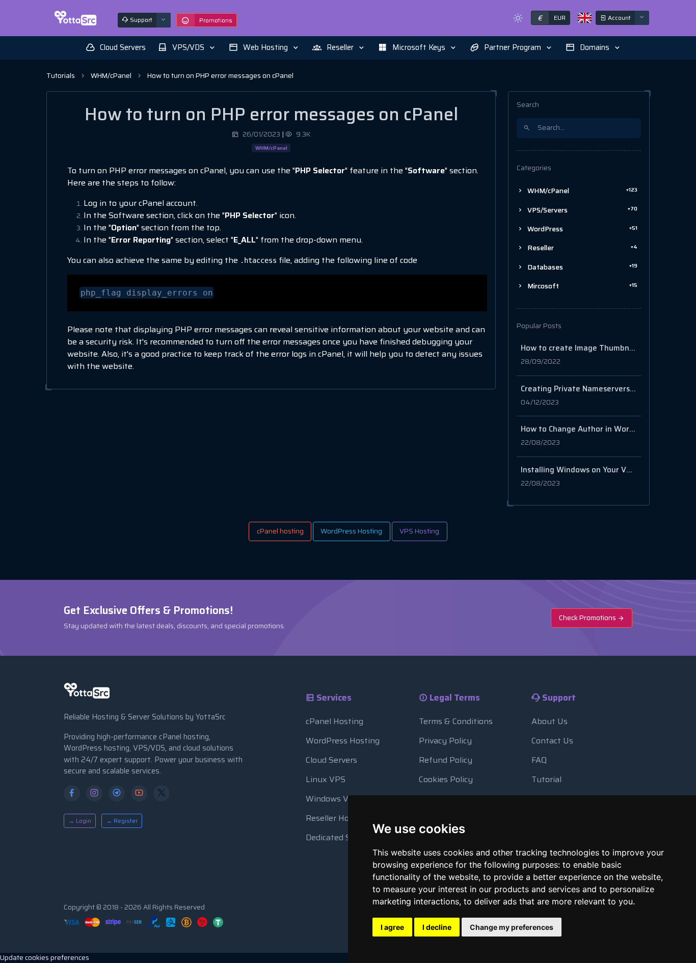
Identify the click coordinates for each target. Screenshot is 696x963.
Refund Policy (445, 760)
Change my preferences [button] (511, 927)
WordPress (581, 229)
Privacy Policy (445, 740)
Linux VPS (325, 779)
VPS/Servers (581, 209)
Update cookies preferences (44, 957)
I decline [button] (436, 927)
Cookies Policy (446, 779)
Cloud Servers (331, 760)
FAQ (539, 760)
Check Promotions (588, 617)
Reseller (581, 248)
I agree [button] (392, 927)
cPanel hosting (280, 531)
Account (618, 17)
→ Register (122, 820)
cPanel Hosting (334, 721)
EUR (552, 17)
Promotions (215, 20)
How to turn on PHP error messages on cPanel (220, 75)
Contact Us (552, 740)
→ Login (79, 820)
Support (140, 19)
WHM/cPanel (111, 75)
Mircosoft (581, 286)
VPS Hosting (419, 531)
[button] (187, 48)
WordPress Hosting (351, 531)
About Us (549, 721)
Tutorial (546, 779)
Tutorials (60, 75)
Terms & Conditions (456, 721)
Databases (581, 266)
